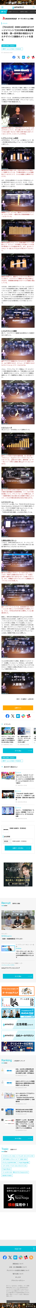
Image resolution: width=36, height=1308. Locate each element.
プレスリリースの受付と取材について (18, 1270)
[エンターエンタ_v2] (18, 874)
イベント (4, 23)
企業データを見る (18, 848)
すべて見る (18, 751)
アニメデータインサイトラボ (25, 1156)
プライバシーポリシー (18, 1280)
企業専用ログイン (17, 1303)
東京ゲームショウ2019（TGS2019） (12, 49)
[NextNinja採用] (18, 1196)
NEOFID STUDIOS (7, 1175)
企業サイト (18, 708)
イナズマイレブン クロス (8, 1156)
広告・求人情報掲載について (18, 1267)
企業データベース (13, 11)
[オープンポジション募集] (18, 18)
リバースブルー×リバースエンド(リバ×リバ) (14, 1165)
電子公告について (18, 1274)
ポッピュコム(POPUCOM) (9, 1162)
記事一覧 (3, 11)
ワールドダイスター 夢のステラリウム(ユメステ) (15, 1172)
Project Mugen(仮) (24, 1162)
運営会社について (18, 1264)
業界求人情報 (23, 11)
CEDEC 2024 (23, 1159)
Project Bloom (6, 1169)
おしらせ (18, 1277)
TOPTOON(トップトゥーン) (9, 1159)
